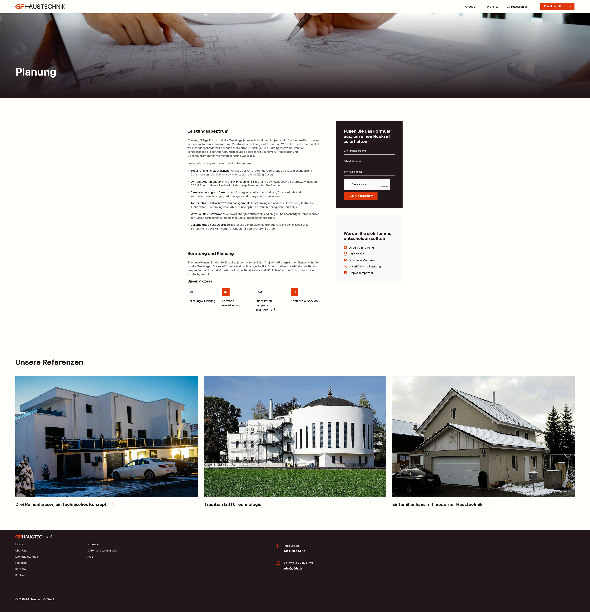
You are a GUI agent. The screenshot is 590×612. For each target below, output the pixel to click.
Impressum (94, 544)
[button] (471, 6)
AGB (90, 556)
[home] (40, 7)
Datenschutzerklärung (102, 550)
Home (19, 544)
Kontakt (20, 575)
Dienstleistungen (26, 556)
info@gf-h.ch (292, 568)
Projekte (492, 6)
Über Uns (21, 550)
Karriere (20, 569)
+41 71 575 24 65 (294, 551)
